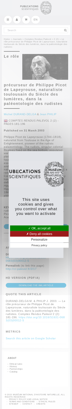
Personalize (39, 239)
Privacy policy (39, 245)
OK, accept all (40, 228)
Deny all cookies (40, 233)
